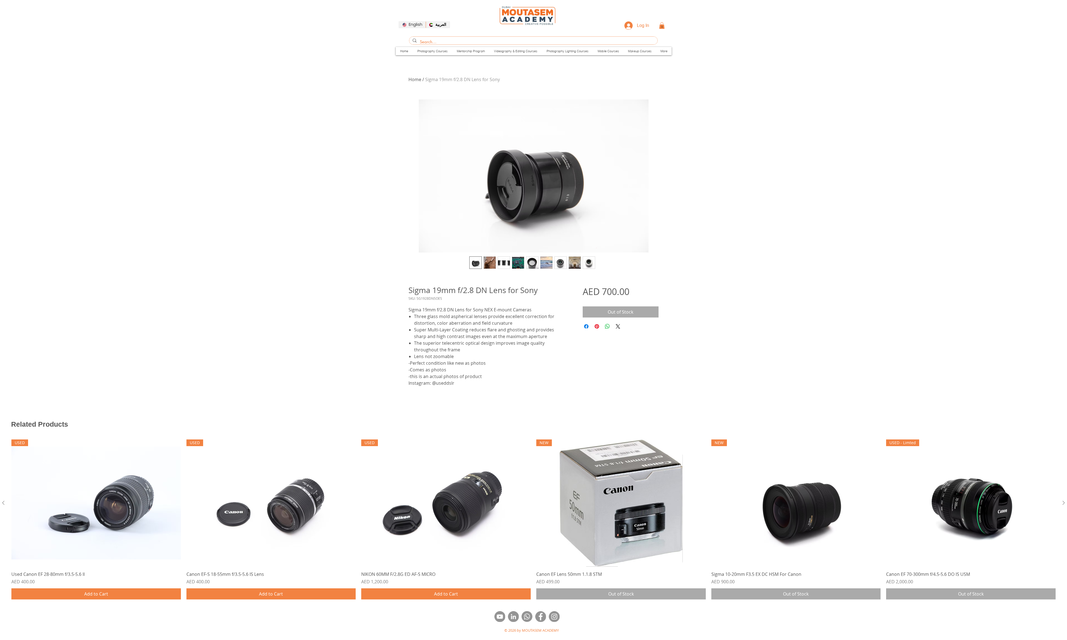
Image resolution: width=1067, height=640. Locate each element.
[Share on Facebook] (586, 326)
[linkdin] (513, 616)
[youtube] (499, 616)
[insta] (554, 616)
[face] (540, 616)
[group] (533, 519)
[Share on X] (618, 326)
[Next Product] (1063, 502)
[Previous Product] (3, 502)
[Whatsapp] (527, 616)
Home (414, 79)
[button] (662, 25)
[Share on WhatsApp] (607, 326)
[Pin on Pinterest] (597, 326)
